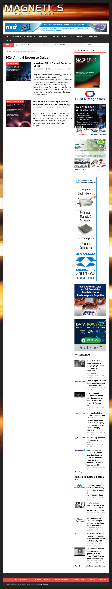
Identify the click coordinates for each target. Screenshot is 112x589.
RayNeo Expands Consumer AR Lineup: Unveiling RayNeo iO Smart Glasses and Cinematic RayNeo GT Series (95, 399)
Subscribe (42, 37)
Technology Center (58, 37)
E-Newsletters (29, 37)
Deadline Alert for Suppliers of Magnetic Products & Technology (52, 103)
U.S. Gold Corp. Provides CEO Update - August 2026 (96, 440)
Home (6, 37)
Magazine (15, 37)
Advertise (92, 37)
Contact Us (9, 41)
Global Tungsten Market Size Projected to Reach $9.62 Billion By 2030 (96, 383)
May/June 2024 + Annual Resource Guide (52, 64)
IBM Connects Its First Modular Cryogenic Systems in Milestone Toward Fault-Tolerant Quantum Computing (95, 554)
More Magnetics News (83, 472)
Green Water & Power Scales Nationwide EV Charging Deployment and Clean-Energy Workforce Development (95, 367)
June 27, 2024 (40, 69)
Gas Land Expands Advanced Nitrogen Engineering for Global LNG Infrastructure (95, 522)
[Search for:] (95, 45)
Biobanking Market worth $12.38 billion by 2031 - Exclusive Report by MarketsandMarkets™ (96, 490)
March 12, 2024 (40, 108)
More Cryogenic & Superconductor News (90, 566)
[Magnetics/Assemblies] (18, 113)
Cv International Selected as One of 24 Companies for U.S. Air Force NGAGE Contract (95, 506)
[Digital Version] (18, 71)
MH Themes (44, 584)
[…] (45, 94)
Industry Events (77, 37)
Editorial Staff (52, 69)
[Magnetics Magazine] (56, 19)
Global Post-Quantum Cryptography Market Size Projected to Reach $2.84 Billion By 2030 (96, 537)
